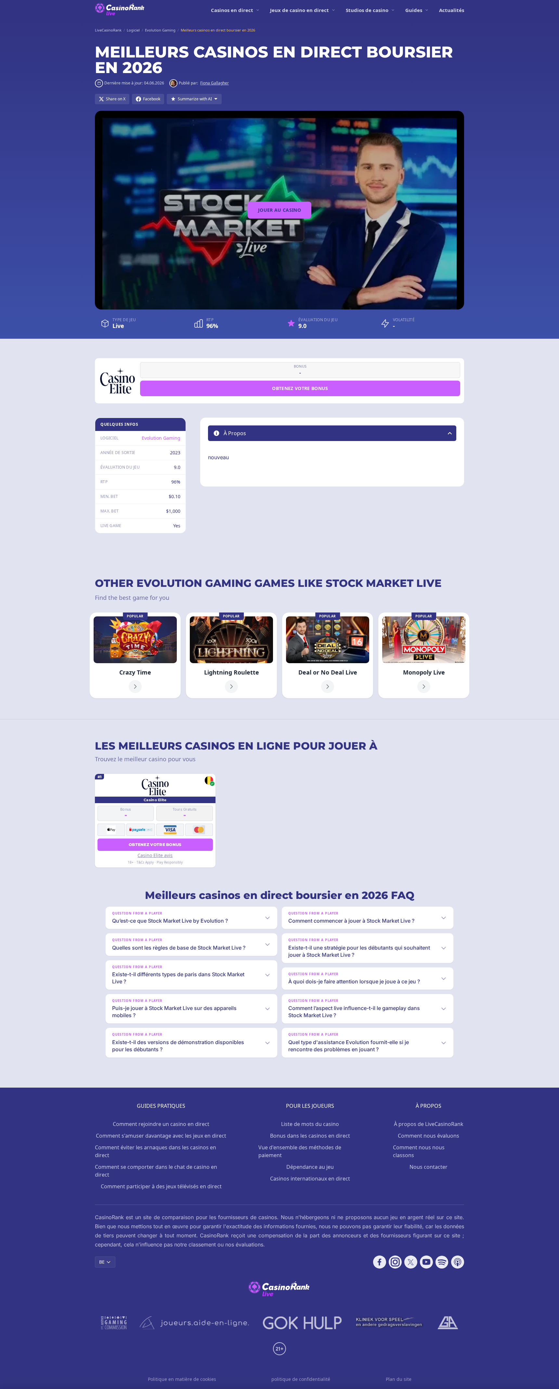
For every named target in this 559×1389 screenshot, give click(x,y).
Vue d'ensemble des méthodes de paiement (299, 1151)
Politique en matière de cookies (182, 1379)
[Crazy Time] (135, 655)
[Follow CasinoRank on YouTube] (426, 1262)
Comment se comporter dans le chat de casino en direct (156, 1170)
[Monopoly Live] (423, 655)
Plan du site (398, 1379)
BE (102, 1262)
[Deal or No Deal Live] (327, 655)
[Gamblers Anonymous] (447, 1322)
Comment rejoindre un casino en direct (161, 1124)
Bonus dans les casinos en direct (310, 1135)
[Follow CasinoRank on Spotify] (442, 1262)
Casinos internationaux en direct (310, 1178)
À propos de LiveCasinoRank (428, 1124)
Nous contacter (429, 1166)
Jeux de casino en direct (299, 10)
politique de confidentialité (300, 1379)
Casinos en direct (232, 10)
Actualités (451, 10)
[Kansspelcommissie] (114, 1322)
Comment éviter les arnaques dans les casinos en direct (155, 1151)
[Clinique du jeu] (389, 1322)
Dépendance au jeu (310, 1166)
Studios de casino (367, 10)
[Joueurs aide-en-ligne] (195, 1322)
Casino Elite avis (155, 855)
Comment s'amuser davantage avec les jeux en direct (161, 1135)
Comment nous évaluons (428, 1135)
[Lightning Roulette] (231, 655)
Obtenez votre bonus (300, 388)
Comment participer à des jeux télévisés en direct (161, 1186)
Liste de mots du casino (310, 1124)
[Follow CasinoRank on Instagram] (395, 1262)
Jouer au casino (279, 210)
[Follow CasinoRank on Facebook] (379, 1262)
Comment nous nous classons (419, 1151)
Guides (413, 10)
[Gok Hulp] (302, 1322)
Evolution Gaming (161, 438)
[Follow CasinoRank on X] (410, 1262)
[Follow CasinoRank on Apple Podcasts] (457, 1262)
